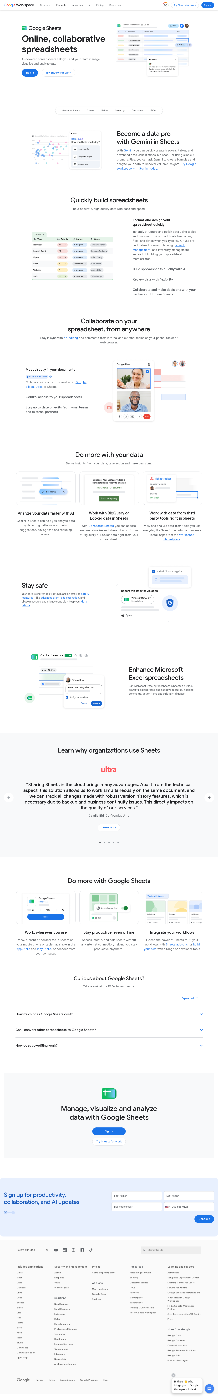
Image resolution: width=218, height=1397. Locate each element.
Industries (77, 5)
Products (61, 5)
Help (105, 1380)
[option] (71, 110)
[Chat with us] (209, 1388)
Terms (52, 1380)
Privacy (39, 1380)
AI (89, 5)
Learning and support (180, 1266)
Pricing (99, 5)
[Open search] (165, 5)
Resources (115, 5)
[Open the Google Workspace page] (19, 5)
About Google (67, 1380)
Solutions (45, 5)
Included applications (30, 1266)
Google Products (89, 1380)
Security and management (70, 1266)
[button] (209, 1388)
